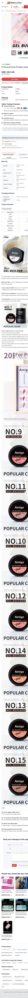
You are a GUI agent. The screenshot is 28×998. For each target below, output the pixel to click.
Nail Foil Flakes (6, 969)
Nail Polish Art (6, 984)
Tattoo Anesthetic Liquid (20, 952)
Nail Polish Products (7, 980)
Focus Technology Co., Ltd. (18, 992)
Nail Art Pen (15, 969)
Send (14, 865)
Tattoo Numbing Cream (6, 952)
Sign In (3, 147)
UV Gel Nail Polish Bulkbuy (18, 984)
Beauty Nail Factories (19, 976)
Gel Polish (17, 955)
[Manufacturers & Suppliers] (14, 2)
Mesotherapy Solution (6, 955)
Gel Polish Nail (18, 980)
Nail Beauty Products (21, 11)
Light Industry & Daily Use (11, 11)
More (2, 986)
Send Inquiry (14, 79)
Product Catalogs (22, 949)
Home (2, 11)
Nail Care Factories (7, 976)
